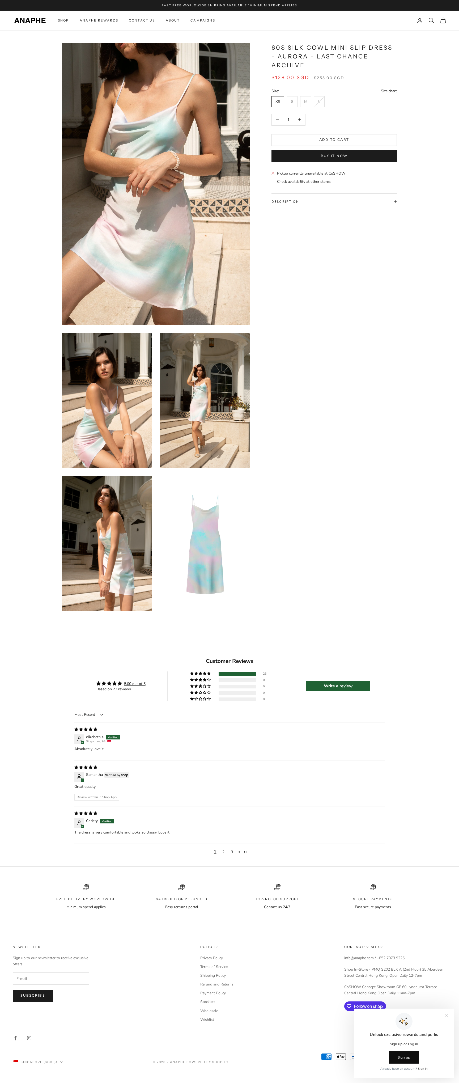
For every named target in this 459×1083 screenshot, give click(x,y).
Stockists (207, 1001)
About (173, 20)
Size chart (389, 90)
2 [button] (223, 851)
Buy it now (334, 155)
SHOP (63, 20)
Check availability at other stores (304, 181)
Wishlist (207, 1019)
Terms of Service (214, 966)
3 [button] (232, 851)
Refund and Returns (216, 984)
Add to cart (334, 139)
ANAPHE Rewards (99, 20)
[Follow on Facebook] (15, 1038)
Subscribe (32, 995)
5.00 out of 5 (135, 683)
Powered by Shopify (207, 1062)
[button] (200, 674)
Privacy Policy (211, 958)
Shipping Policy (213, 975)
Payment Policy (213, 993)
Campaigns (202, 20)
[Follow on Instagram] (29, 1038)
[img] (85, 729)
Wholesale (209, 1010)
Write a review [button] (338, 686)
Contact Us (142, 20)
